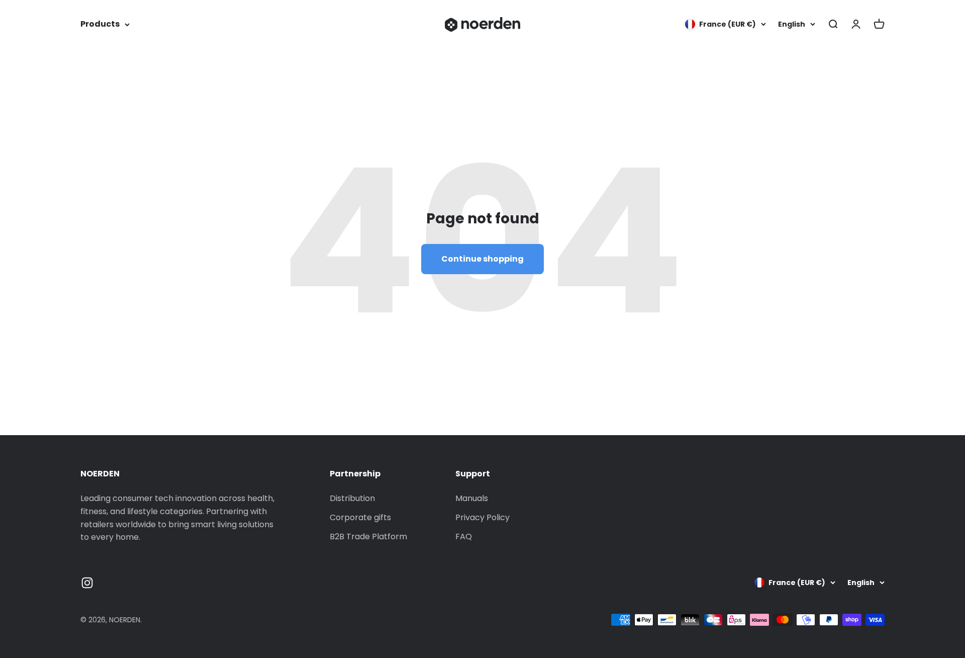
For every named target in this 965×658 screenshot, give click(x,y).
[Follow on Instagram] (87, 583)
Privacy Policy (482, 517)
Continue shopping (482, 259)
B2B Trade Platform (368, 536)
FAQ (463, 536)
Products (100, 24)
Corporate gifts (360, 517)
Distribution (352, 498)
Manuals (471, 498)
